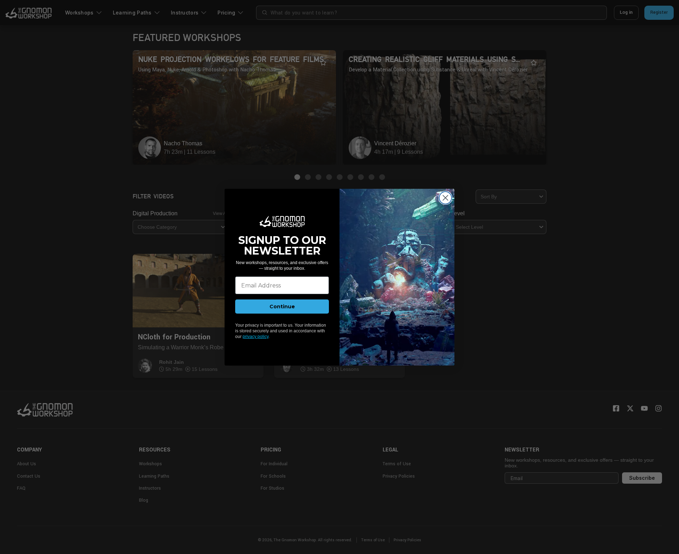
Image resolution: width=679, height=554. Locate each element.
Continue (282, 306)
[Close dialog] (445, 198)
